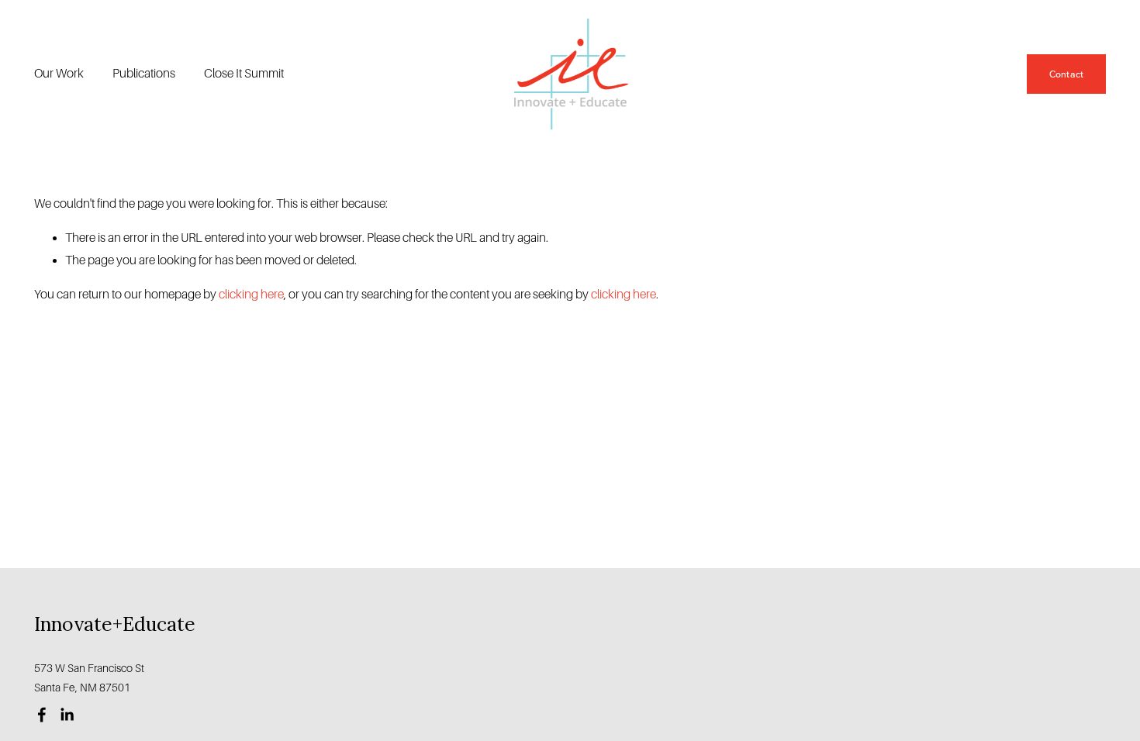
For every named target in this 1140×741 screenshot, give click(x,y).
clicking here (251, 295)
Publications (143, 74)
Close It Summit (244, 74)
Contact (1066, 74)
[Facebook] (42, 714)
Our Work (59, 74)
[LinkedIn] (66, 714)
